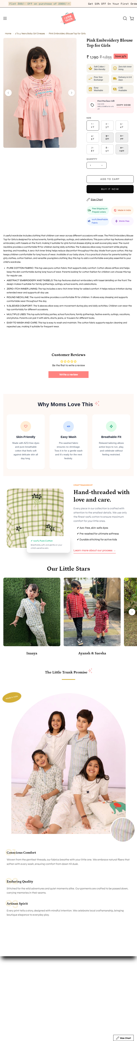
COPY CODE (124, 105)
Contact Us (78, 977)
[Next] (71, 92)
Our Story (77, 966)
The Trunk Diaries (82, 972)
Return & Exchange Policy (18, 997)
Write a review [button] (68, 374)
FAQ (5, 991)
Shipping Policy (12, 1002)
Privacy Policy (11, 1013)
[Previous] (8, 92)
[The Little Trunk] (68, 18)
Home (8, 33)
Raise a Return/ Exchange (18, 1019)
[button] (124, 18)
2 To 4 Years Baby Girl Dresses (30, 33)
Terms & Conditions (14, 1008)
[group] (68, 617)
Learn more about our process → (95, 550)
